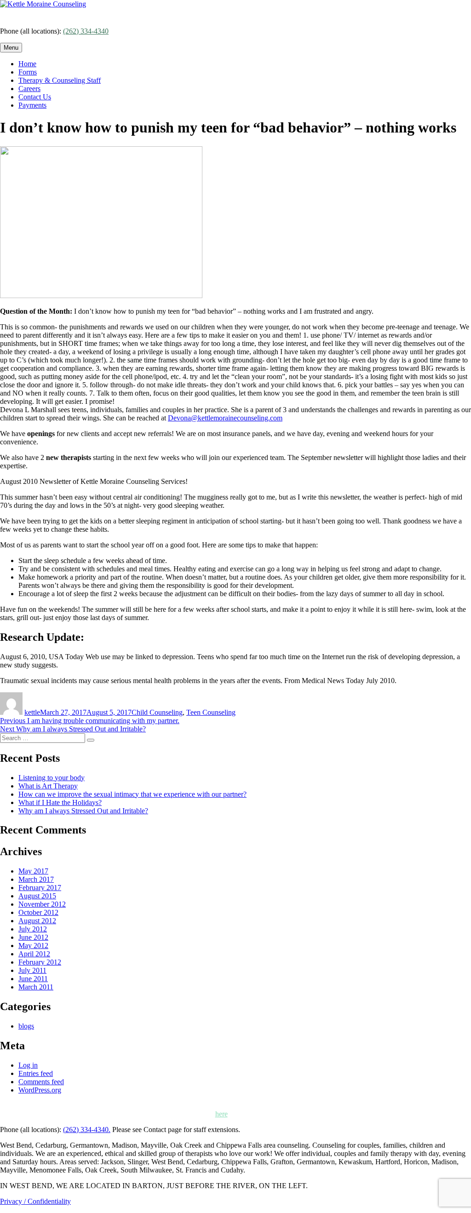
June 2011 (33, 979)
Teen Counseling (211, 712)
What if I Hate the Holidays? (60, 802)
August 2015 (37, 896)
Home (27, 64)
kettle (32, 712)
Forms (27, 72)
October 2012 (38, 912)
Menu (11, 47)
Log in (28, 1065)
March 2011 (35, 987)
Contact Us (34, 97)
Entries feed (35, 1073)
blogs (26, 1026)
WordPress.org (39, 1090)
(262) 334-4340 (86, 31)
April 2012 (34, 954)
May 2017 (33, 871)
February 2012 (39, 962)
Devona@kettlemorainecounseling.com (225, 418)
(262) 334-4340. (86, 1129)
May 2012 (33, 945)
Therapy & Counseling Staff (59, 80)
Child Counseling (157, 712)
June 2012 (33, 937)
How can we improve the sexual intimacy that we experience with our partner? (132, 794)
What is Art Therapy (48, 786)
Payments (32, 105)
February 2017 (39, 887)
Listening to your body (51, 778)
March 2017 (36, 879)
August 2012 (37, 921)
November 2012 (42, 904)
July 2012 (32, 929)
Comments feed (41, 1082)
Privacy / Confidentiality (35, 1201)
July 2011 (32, 970)
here (221, 1114)
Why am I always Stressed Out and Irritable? (83, 811)
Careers (29, 88)
